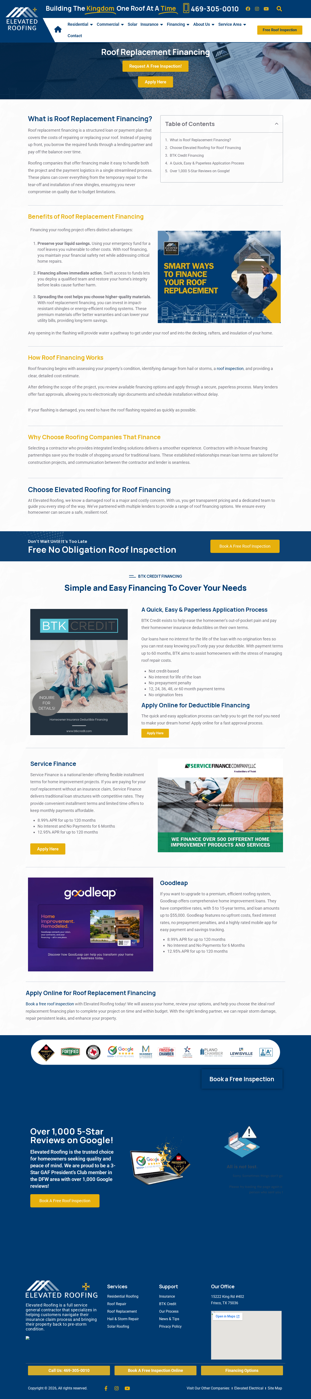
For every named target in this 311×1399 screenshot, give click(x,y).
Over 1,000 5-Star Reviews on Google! (200, 171)
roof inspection (230, 368)
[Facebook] (247, 8)
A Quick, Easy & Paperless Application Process (207, 163)
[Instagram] (257, 8)
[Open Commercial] (122, 24)
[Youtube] (266, 8)
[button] (279, 9)
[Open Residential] (91, 24)
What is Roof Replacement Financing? (200, 140)
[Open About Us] (213, 24)
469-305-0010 (215, 8)
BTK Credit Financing (187, 155)
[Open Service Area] (245, 24)
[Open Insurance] (162, 24)
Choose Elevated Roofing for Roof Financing (205, 148)
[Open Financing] (188, 24)
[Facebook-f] (106, 1388)
